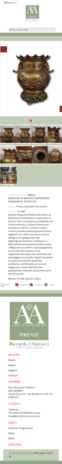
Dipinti (12, 365)
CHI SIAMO (14, 381)
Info (8, 284)
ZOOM (51, 284)
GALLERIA (14, 354)
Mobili (11, 360)
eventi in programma (20, 428)
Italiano (9, 3)
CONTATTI (14, 403)
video (11, 433)
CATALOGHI (14, 444)
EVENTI (12, 422)
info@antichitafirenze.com (24, 416)
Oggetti (12, 370)
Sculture (13, 375)
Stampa (38, 284)
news (11, 438)
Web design (39, 453)
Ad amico (24, 284)
